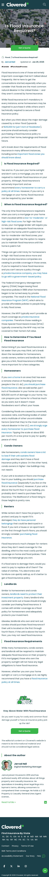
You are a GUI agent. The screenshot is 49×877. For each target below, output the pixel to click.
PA (20, 839)
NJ (7, 839)
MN (45, 836)
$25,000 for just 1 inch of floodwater (22, 126)
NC (15, 839)
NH (3, 839)
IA (28, 836)
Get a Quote (24, 48)
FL (11, 836)
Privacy (15, 846)
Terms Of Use (27, 846)
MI (41, 836)
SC (24, 839)
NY (11, 839)
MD (32, 836)
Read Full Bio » (9, 802)
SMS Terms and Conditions (14, 851)
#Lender (5, 67)
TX (28, 839)
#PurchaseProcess (18, 67)
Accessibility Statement (12, 856)
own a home (14, 377)
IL (21, 836)
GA (14, 836)
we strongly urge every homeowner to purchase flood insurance (24, 429)
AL (3, 836)
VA (32, 839)
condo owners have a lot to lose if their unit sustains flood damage (24, 456)
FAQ (39, 856)
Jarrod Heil (10, 62)
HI (19, 836)
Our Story (30, 856)
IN (25, 836)
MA (36, 836)
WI (36, 839)
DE (7, 836)
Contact (5, 846)
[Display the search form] (45, 4)
